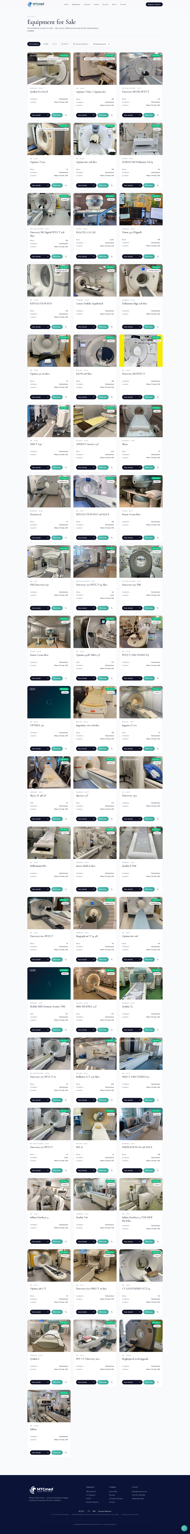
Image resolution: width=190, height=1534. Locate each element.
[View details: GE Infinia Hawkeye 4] (49, 1194)
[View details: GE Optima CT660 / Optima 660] (95, 68)
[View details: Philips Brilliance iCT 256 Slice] (95, 1054)
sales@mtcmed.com (139, 1492)
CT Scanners (90, 1495)
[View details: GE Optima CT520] (49, 139)
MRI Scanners (91, 1492)
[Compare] (66, 115)
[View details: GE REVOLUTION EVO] (49, 280)
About (114, 4)
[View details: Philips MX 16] (95, 1124)
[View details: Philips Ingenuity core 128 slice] (95, 702)
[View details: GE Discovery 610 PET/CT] (49, 913)
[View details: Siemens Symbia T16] (95, 1194)
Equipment (76, 4)
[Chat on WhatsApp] (184, 1528)
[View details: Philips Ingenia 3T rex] (141, 702)
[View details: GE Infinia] (49, 1406)
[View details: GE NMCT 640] (49, 421)
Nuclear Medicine (81, 44)
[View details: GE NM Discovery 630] (49, 561)
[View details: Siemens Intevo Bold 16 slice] (95, 843)
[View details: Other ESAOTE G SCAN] (95, 209)
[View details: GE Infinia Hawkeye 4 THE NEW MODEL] (141, 1194)
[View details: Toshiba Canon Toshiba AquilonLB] (95, 280)
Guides (96, 4)
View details (36, 115)
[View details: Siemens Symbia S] (49, 1336)
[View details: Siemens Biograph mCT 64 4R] (95, 913)
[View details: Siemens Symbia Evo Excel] (49, 68)
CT (56, 44)
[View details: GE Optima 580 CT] (49, 1265)
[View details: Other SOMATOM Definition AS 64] (141, 139)
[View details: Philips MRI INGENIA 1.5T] (95, 983)
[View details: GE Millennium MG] (49, 843)
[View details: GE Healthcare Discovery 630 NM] (141, 561)
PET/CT (66, 44)
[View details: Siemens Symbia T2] (141, 983)
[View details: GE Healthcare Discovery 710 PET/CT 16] (49, 1054)
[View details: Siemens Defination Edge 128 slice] (141, 280)
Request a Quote (154, 4)
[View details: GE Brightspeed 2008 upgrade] (141, 1336)
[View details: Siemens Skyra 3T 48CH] (49, 772)
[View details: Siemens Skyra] (141, 421)
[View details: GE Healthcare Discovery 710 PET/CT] (49, 1124)
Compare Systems (116, 1499)
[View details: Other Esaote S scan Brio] (141, 491)
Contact (123, 4)
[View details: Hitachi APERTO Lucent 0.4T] (95, 421)
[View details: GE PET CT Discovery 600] (95, 1336)
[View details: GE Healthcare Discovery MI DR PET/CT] (141, 68)
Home (66, 4)
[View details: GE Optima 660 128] (141, 913)
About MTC (113, 1492)
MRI (46, 44)
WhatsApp (57, 115)
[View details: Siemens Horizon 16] (49, 491)
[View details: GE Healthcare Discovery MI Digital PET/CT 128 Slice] (49, 209)
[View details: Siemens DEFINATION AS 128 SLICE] (141, 1124)
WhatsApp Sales (138, 1499)
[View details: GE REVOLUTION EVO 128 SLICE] (95, 491)
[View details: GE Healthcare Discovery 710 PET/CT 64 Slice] (95, 561)
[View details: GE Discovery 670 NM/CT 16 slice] (95, 1265)
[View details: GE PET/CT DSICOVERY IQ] (141, 632)
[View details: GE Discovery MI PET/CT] (141, 351)
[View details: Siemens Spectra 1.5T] (95, 772)
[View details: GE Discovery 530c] (141, 772)
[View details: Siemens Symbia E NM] (141, 843)
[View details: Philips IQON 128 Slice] (95, 351)
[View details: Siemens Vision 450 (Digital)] (141, 209)
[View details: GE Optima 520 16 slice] (49, 351)
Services (105, 4)
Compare (87, 4)
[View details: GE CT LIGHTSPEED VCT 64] (141, 1265)
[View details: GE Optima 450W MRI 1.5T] (95, 632)
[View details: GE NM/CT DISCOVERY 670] (141, 1054)
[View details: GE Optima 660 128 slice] (95, 139)
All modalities (34, 44)
